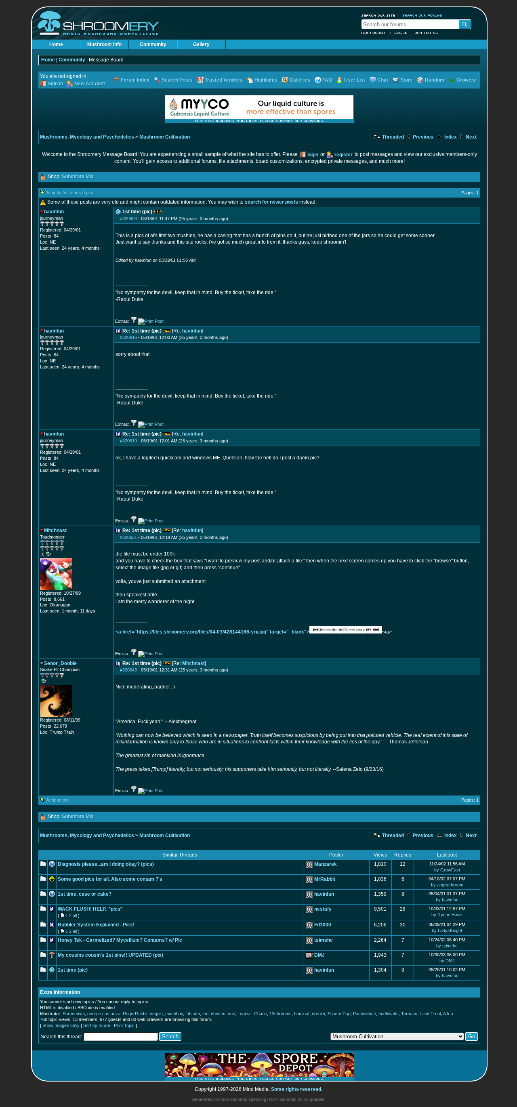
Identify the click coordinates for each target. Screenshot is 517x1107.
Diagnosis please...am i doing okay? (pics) (106, 864)
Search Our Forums (422, 15)
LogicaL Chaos (252, 1013)
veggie (156, 1013)
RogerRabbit (135, 1013)
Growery (466, 80)
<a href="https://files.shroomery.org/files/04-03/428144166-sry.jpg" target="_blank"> (212, 632)
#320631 (128, 537)
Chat (382, 80)
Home (56, 44)
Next (470, 137)
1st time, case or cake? (84, 894)
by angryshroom (447, 884)
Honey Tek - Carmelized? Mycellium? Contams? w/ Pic (120, 940)
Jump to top (57, 800)
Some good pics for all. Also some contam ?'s (110, 879)
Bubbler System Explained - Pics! (96, 925)
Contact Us (426, 33)
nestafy (323, 909)
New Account (374, 33)
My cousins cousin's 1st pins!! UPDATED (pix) (110, 955)
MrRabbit (324, 879)
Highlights (265, 80)
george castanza (103, 1013)
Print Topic (124, 1025)
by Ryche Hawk (447, 914)
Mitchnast (193, 663)
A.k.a (448, 1013)
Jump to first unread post (70, 192)
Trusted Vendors (223, 80)
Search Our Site (378, 15)
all (75, 915)
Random (434, 80)
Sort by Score (96, 1025)
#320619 (128, 440)
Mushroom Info (104, 44)
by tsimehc (447, 945)
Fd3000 (322, 925)
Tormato (409, 1013)
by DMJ (447, 960)
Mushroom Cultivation (164, 137)
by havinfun (447, 899)
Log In (401, 33)
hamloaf (301, 1013)
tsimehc (323, 940)
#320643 (128, 669)
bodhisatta (388, 1013)
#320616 (128, 337)
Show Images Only (61, 1025)
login (312, 155)
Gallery (201, 44)
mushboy (174, 1013)
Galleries (300, 80)
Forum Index (135, 80)
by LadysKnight (447, 930)
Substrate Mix (78, 176)
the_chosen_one (218, 1013)
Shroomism (74, 1013)
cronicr (318, 1013)
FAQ (327, 80)
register (343, 155)
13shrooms (280, 1013)
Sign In (55, 83)
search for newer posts (271, 202)
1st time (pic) (73, 970)
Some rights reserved (296, 1089)
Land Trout (430, 1013)
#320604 (128, 218)
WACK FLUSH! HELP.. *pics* (90, 909)
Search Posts (177, 80)
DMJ (319, 955)
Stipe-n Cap (339, 1013)
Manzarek (325, 864)
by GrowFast (447, 869)
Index (450, 137)
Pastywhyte (364, 1013)
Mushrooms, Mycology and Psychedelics (87, 137)
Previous (422, 137)
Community (153, 44)
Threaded (392, 137)
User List (354, 80)
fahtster (192, 1013)
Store (406, 80)
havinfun (192, 331)
